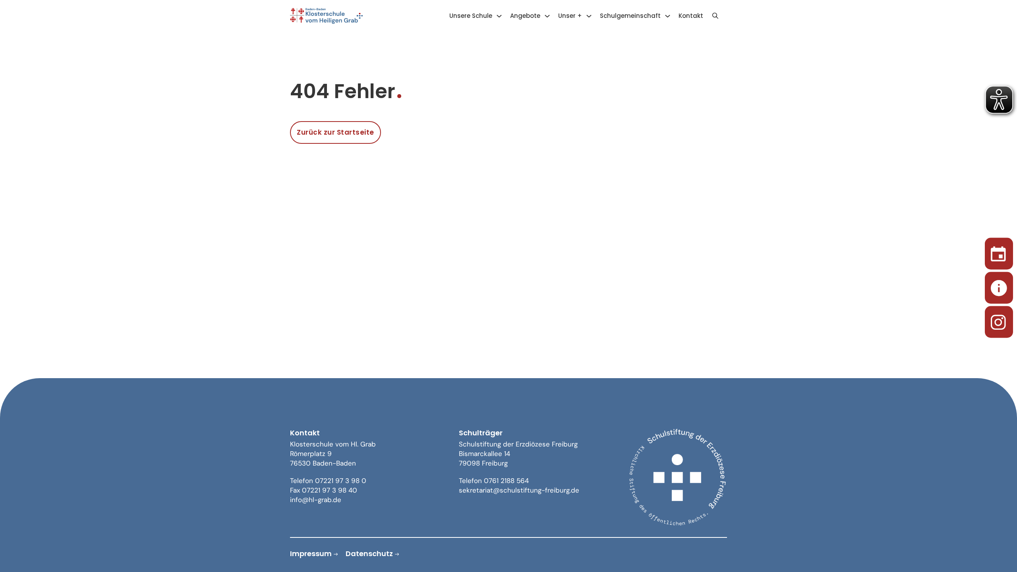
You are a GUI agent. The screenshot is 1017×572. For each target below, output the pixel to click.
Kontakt (691, 16)
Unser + (570, 16)
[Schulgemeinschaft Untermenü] (668, 16)
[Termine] (999, 252)
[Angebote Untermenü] (547, 16)
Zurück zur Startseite (335, 132)
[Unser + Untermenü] (589, 16)
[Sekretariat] (999, 286)
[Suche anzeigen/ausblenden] (715, 16)
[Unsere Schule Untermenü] (499, 16)
